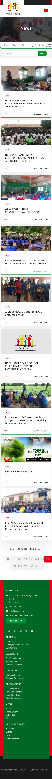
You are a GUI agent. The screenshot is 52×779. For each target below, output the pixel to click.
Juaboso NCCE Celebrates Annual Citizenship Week (23, 313)
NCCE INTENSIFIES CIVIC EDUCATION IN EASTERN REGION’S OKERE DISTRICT (25, 103)
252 (25, 559)
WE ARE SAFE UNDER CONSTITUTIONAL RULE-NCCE (22, 210)
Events (25, 45)
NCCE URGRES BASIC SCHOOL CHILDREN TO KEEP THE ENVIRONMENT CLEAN (22, 366)
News (41, 45)
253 (31, 559)
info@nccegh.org (17, 611)
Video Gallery (12, 715)
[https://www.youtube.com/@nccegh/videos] (31, 631)
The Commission (13, 658)
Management (11, 662)
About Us (11, 637)
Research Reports (14, 692)
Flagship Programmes (15, 678)
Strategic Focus (13, 675)
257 (14, 566)
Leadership (12, 654)
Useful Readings (13, 695)
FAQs (8, 718)
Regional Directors (14, 665)
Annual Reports (12, 689)
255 (42, 559)
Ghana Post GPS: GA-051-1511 (22, 615)
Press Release (12, 738)
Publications (13, 684)
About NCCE (11, 642)
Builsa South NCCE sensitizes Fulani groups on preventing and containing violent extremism (26, 420)
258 (20, 566)
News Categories (15, 724)
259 (25, 566)
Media (9, 704)
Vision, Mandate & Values (17, 645)
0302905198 (15, 606)
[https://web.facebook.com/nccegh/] (14, 631)
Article (6, 45)
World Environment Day (18, 471)
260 (31, 566)
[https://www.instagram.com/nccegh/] (25, 631)
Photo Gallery (12, 712)
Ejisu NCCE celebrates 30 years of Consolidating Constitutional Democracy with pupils (24, 525)
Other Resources (13, 698)
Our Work (11, 671)
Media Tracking (33, 45)
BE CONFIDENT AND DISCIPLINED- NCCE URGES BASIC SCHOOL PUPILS (25, 262)
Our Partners (11, 648)
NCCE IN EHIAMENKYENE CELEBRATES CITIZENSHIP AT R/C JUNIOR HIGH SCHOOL (24, 157)
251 (20, 559)
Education (16, 45)
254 (37, 559)
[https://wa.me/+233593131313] (9, 631)
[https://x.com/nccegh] (20, 631)
